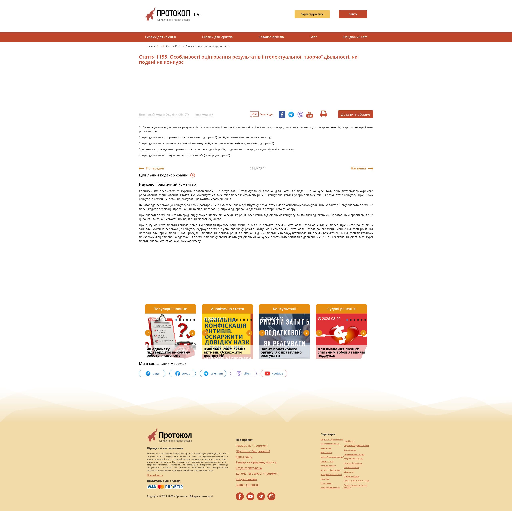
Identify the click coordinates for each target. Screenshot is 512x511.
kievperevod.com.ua (330, 487)
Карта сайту (244, 457)
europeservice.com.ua (331, 474)
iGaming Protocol (247, 485)
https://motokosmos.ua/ (332, 457)
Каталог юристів (271, 37)
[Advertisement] (235, 89)
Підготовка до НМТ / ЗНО (356, 445)
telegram (217, 373)
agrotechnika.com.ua (331, 470)
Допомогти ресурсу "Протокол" (257, 473)
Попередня (155, 168)
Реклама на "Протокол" (252, 445)
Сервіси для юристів (217, 37)
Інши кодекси (203, 114)
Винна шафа (350, 450)
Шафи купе (349, 472)
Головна (151, 46)
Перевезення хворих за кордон (355, 486)
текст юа (325, 479)
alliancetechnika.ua (330, 443)
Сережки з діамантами (332, 439)
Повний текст (155, 475)
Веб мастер (326, 452)
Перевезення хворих (354, 454)
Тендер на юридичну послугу (256, 462)
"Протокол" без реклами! (253, 451)
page (156, 373)
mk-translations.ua (353, 463)
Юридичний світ (355, 37)
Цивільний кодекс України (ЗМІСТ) (164, 114)
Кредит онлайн (246, 479)
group (186, 373)
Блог (313, 37)
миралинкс (326, 448)
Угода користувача (249, 468)
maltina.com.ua (351, 467)
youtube (277, 373)
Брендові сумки (351, 476)
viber (247, 373)
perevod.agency (328, 465)
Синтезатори (327, 461)
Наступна (358, 168)
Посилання (326, 483)
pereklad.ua (349, 441)
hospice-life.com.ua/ (353, 458)
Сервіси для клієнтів (160, 37)
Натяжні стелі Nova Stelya (356, 480)
